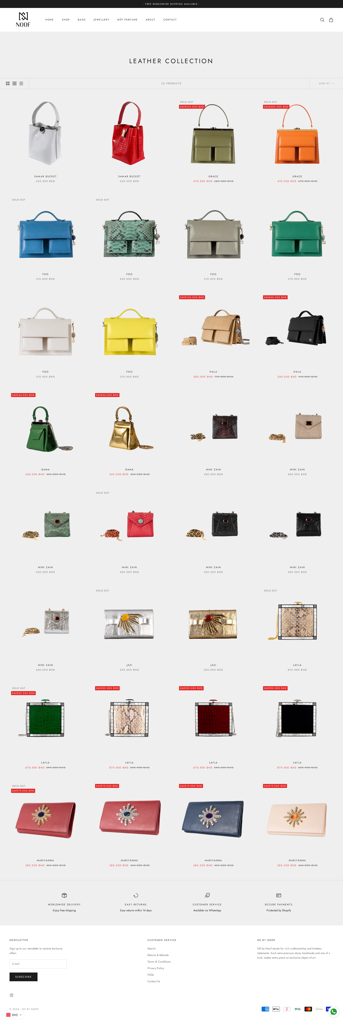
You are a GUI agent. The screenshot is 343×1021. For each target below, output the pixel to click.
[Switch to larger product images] (8, 83)
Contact (170, 19)
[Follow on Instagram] (11, 995)
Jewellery (101, 19)
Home (49, 19)
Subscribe (23, 977)
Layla (297, 665)
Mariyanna (45, 860)
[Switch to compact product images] (21, 83)
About (150, 19)
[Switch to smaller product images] (14, 83)
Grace (214, 176)
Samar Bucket (45, 176)
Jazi (130, 665)
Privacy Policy (155, 968)
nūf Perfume (127, 19)
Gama (45, 469)
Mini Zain (213, 469)
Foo (45, 274)
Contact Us (153, 981)
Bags (82, 19)
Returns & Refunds (158, 955)
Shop (66, 19)
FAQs (150, 975)
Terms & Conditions (159, 962)
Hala (213, 372)
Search (151, 948)
